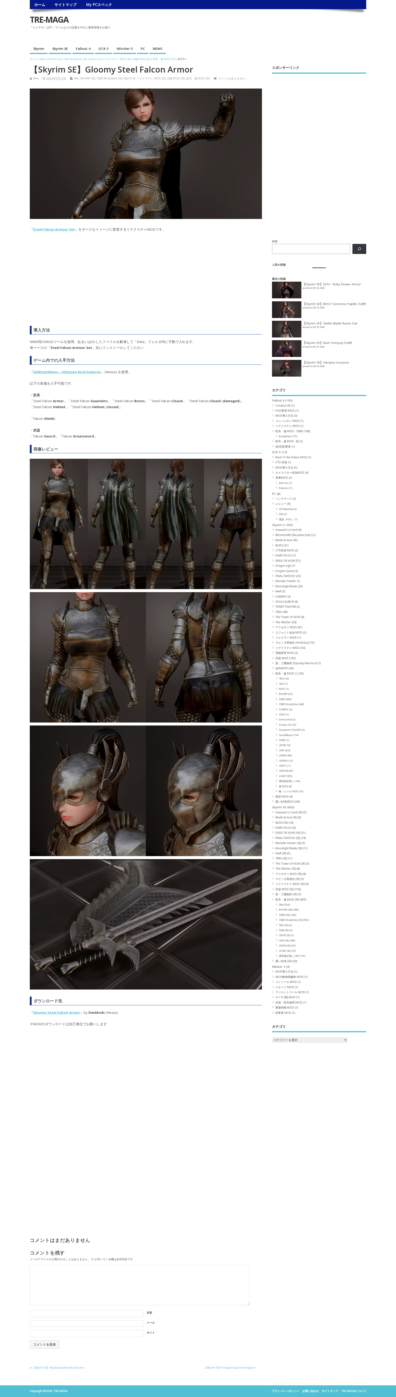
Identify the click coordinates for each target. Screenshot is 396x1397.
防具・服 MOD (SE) (198, 78)
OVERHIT (281, 597)
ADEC (282, 688)
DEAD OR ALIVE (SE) (287, 833)
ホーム (39, 4)
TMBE (282, 740)
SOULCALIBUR (284, 602)
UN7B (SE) (284, 935)
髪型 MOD (282, 796)
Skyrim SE (60, 48)
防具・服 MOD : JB (287, 441)
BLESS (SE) (281, 823)
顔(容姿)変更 (283, 446)
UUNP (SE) (285, 950)
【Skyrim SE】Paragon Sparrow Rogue (228, 1368)
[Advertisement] (281, 31)
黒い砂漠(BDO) (284, 802)
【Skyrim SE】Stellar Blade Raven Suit (329, 323)
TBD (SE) (284, 925)
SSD (281, 514)
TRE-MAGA (49, 19)
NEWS (157, 48)
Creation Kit (283, 405)
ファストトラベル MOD (290, 992)
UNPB (282, 755)
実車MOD (281, 478)
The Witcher (283, 622)
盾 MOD (283, 786)
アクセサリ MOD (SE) (288, 874)
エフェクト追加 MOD (288, 632)
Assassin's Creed (286, 530)
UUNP (282, 776)
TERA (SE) (281, 858)
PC (143, 48)
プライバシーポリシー (285, 1391)
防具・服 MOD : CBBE (289, 431)
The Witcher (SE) (285, 869)
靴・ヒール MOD (288, 791)
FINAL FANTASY (285, 576)
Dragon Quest (284, 571)
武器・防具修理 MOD (288, 1002)
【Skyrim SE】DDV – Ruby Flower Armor (331, 284)
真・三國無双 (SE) (286, 894)
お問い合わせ (310, 1391)
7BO (281, 683)
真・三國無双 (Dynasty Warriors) (296, 663)
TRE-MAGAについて (353, 1391)
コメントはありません (231, 78)
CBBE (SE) (284, 915)
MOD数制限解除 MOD (289, 977)
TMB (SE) (284, 930)
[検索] (359, 249)
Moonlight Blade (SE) (288, 848)
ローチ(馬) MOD (285, 997)
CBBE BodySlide (288, 704)
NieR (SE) (280, 853)
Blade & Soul (283, 540)
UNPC (282, 765)
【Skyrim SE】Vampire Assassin (325, 362)
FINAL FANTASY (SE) (287, 838)
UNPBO (283, 760)
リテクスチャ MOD (287, 426)
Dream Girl (286, 724)
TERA (278, 612)
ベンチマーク (283, 499)
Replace (284, 488)
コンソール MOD (286, 982)
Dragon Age (283, 566)
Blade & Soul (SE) (286, 817)
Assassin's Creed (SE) (288, 812)
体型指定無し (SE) (289, 955)
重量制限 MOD (284, 1007)
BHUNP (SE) (87, 78)
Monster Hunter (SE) (288, 843)
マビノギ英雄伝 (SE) (287, 879)
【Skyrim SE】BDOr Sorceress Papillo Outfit (334, 304)
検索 (275, 241)
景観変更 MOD (284, 653)
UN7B (282, 745)
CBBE (282, 699)
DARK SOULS (283, 555)
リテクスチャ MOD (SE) (151, 78)
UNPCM (283, 770)
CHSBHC (284, 709)
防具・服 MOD (284, 673)
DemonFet (285, 719)
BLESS (279, 545)
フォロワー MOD (286, 637)
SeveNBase (285, 735)
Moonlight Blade (286, 586)
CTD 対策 (281, 462)
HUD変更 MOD (285, 411)
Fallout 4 (83, 48)
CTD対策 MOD (284, 550)
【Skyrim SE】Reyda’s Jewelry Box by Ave (58, 1368)
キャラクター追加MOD (289, 473)
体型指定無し (286, 781)
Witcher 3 (125, 48)
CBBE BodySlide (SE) (109, 78)
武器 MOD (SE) (176, 78)
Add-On (283, 483)
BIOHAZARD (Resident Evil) (292, 535)
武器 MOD (282, 658)
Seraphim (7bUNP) (290, 729)
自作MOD (281, 668)
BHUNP (283, 694)
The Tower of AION (287, 617)
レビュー (280, 504)
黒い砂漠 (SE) (283, 961)
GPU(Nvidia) (286, 509)
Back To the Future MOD (291, 457)
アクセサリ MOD (286, 627)
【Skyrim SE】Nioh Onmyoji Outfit (327, 343)
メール (151, 1322)
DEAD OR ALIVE (285, 561)
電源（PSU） (286, 519)
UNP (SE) (284, 940)
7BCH (282, 678)
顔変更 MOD (283, 1013)
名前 (149, 1312)
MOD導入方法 (284, 416)
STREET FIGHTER (285, 607)
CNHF (282, 714)
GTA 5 (104, 48)
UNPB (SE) (285, 945)
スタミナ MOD (284, 987)
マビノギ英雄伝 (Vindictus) (292, 643)
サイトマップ (66, 4)
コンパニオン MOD (287, 421)
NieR (278, 591)
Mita (36, 78)
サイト (151, 1333)
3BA (76, 78)
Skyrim (38, 48)
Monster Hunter (285, 581)
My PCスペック (99, 4)
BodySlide (285, 436)
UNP (281, 750)
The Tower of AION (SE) (290, 864)
